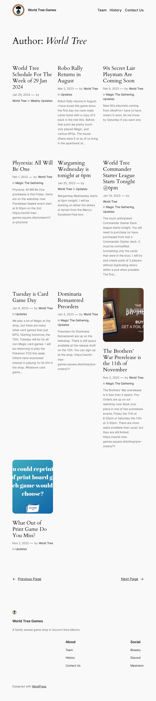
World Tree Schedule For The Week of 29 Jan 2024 (32, 77)
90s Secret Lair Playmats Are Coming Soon (119, 74)
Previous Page (26, 579)
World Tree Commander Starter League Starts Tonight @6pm (119, 175)
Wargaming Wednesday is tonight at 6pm (74, 169)
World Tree (19, 100)
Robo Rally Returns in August (70, 74)
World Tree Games (42, 10)
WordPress (39, 686)
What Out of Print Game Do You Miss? (29, 529)
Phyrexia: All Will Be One (32, 166)
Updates (66, 94)
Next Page (132, 579)
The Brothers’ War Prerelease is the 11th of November (122, 360)
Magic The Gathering (120, 94)
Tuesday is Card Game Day (30, 297)
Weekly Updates (41, 100)
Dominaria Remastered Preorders (70, 300)
